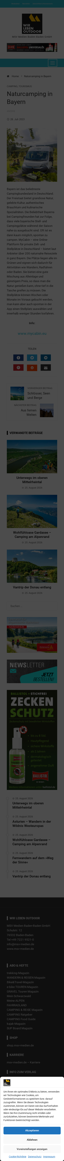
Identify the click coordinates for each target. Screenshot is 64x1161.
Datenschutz (34, 1156)
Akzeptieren (32, 1130)
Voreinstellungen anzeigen (32, 1149)
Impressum (49, 1156)
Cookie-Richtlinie (17, 1156)
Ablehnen (32, 1139)
